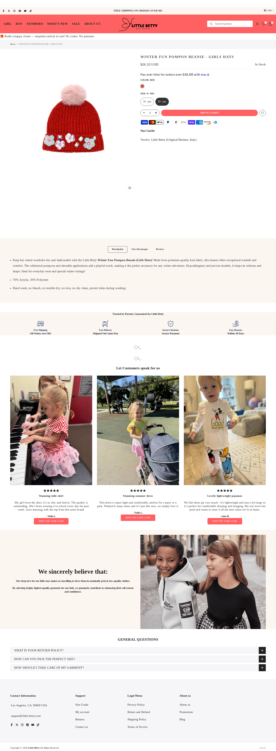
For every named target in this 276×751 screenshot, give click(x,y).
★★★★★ (51, 491)
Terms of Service (137, 726)
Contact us (81, 726)
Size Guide (147, 131)
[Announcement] (138, 3)
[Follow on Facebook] (3, 11)
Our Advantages (140, 249)
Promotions (186, 712)
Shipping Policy (136, 719)
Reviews (160, 249)
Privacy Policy (136, 704)
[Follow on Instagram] (14, 11)
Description (117, 249)
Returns (79, 719)
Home (12, 44)
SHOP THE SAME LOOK (51, 521)
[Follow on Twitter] (9, 11)
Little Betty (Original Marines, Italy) (174, 139)
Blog (182, 719)
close (4, 4)
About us (185, 704)
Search (263, 748)
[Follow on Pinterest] (20, 11)
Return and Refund (138, 712)
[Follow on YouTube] (25, 11)
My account (82, 712)
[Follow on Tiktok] (31, 11)
